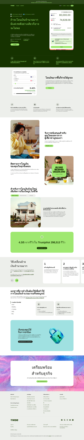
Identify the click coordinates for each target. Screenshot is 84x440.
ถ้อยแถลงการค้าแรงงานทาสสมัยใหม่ (49, 426)
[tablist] (23, 196)
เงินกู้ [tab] (13, 311)
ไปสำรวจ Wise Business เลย (41, 381)
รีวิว (44, 412)
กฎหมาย (12, 424)
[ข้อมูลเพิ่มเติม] (23, 88)
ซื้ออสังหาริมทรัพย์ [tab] (15, 195)
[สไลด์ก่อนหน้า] (12, 280)
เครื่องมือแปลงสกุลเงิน (31, 396)
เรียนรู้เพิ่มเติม (25, 40)
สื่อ (43, 402)
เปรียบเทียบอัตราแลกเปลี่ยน (32, 406)
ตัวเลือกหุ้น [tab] (31, 195)
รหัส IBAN (28, 402)
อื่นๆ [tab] (13, 313)
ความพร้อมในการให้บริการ (31, 408)
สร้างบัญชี (14, 44)
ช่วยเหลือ (64, 5)
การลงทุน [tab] (14, 309)
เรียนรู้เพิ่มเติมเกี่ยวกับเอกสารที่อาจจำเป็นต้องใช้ (35, 297)
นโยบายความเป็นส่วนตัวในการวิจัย (66, 424)
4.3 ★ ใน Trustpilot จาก (17, 14)
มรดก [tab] (13, 304)
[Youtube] (70, 420)
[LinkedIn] (73, 420)
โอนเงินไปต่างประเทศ (14, 405)
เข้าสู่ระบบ (68, 5)
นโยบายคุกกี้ (45, 424)
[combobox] (53, 15)
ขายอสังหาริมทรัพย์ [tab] (16, 302)
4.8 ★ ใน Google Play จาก (17, 16)
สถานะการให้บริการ (63, 398)
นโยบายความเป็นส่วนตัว (31, 424)
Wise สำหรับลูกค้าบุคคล (14, 396)
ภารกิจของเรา (45, 408)
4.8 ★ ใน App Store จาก (29, 14)
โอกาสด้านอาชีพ (46, 404)
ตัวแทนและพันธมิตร (46, 410)
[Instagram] (67, 420)
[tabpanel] (42, 212)
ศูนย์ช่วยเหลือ (62, 396)
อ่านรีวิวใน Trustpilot (14, 41)
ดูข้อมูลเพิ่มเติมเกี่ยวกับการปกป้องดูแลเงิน (25, 341)
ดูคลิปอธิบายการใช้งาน (18, 271)
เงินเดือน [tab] (14, 307)
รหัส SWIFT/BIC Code (31, 400)
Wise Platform (13, 398)
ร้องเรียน (12, 426)
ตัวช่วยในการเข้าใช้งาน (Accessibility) (64, 427)
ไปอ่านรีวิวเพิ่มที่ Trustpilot (42, 248)
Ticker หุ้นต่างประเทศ (31, 398)
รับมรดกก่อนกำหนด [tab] (23, 195)
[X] (64, 420)
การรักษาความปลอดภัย (47, 400)
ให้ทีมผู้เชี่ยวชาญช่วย (49, 145)
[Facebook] (62, 420)
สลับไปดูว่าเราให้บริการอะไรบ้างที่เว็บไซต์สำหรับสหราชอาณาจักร (41, 2)
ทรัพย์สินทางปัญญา (13, 429)
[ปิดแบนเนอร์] (73, 2)
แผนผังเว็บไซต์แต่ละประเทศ (32, 426)
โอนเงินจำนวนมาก (13, 407)
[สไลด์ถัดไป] (16, 280)
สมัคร (72, 5)
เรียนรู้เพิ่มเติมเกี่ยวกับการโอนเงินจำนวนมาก (61, 43)
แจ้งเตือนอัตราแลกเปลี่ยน (31, 404)
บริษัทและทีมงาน (46, 396)
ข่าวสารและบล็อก (46, 398)
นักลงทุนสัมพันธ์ (46, 406)
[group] (52, 271)
